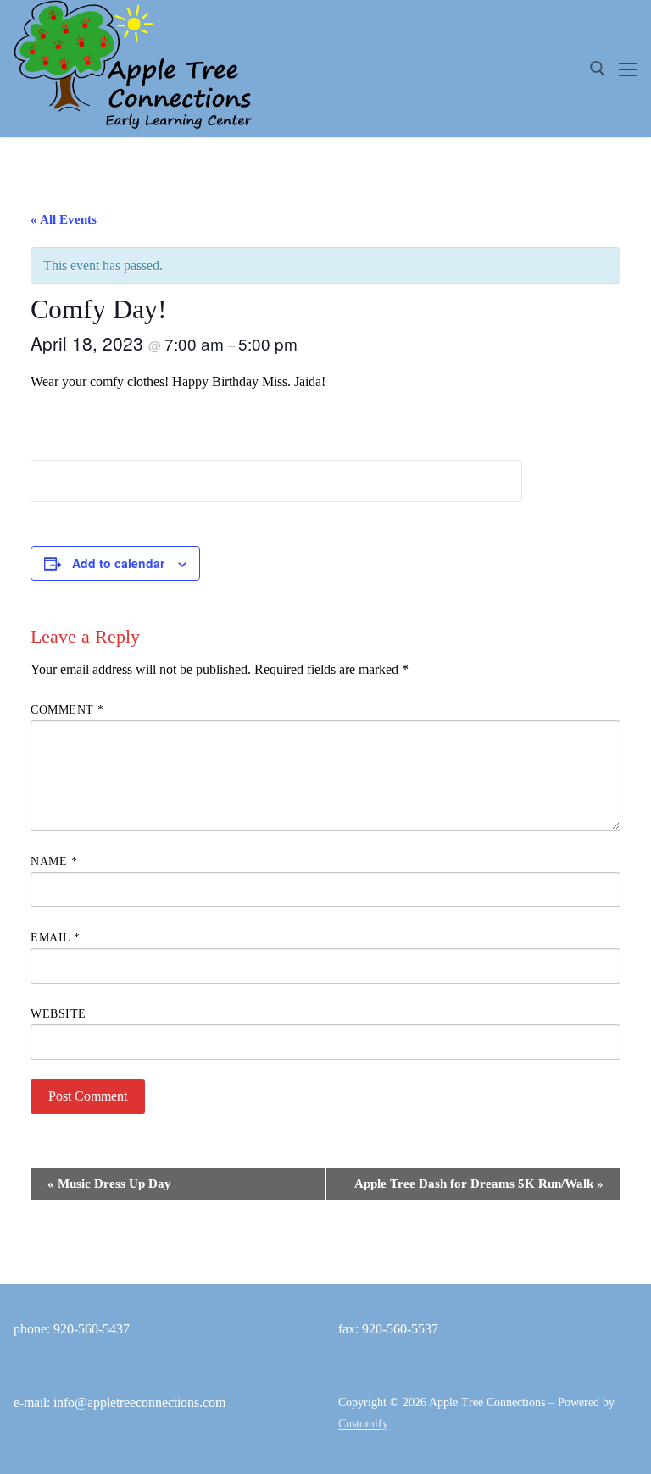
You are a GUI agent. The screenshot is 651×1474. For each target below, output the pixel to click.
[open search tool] (597, 68)
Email (56, 937)
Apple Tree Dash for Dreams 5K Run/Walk (479, 1183)
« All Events (64, 219)
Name (54, 861)
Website (58, 1014)
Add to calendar (118, 563)
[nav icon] (628, 68)
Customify (362, 1423)
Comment (67, 710)
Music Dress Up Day (109, 1183)
